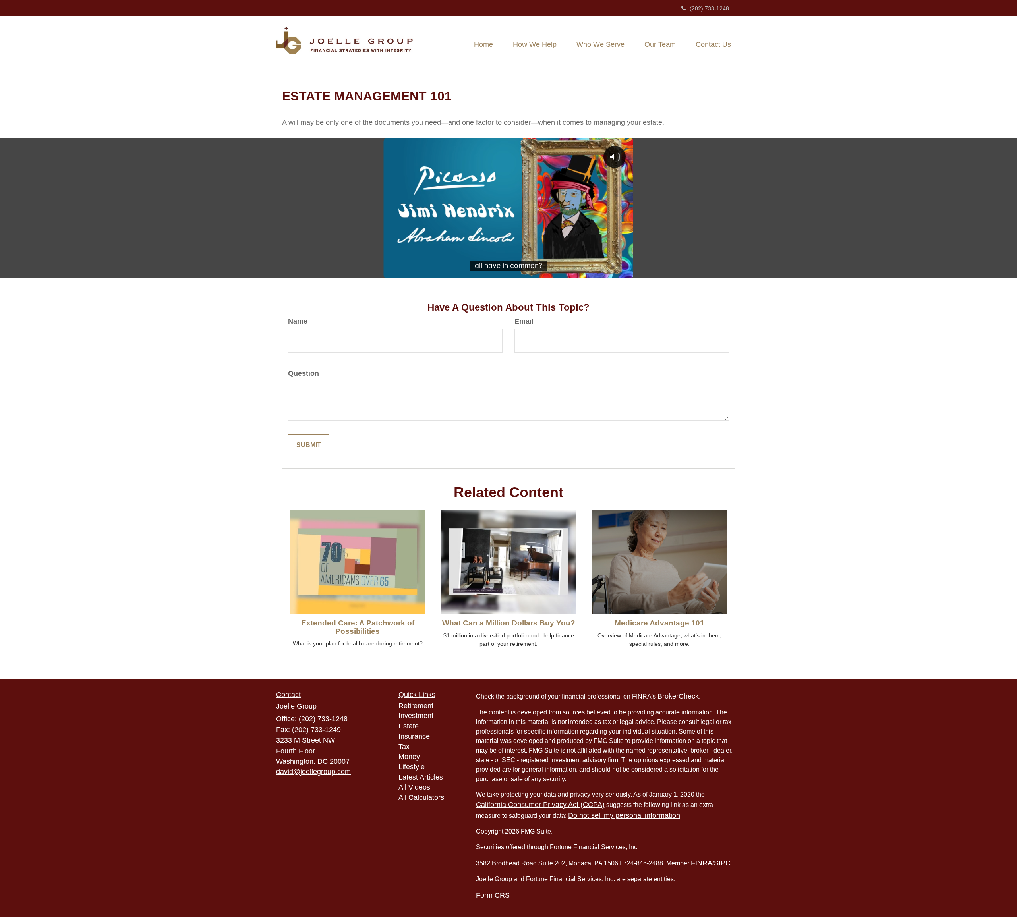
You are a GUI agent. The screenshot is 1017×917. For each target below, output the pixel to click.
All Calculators (421, 797)
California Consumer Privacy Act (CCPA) (540, 805)
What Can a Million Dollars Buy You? (508, 623)
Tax (404, 747)
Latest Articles (420, 777)
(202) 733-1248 (709, 8)
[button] (535, 44)
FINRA (701, 863)
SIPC (722, 863)
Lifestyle (411, 767)
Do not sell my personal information (624, 815)
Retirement (415, 706)
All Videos (414, 787)
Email (524, 321)
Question (303, 373)
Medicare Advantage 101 (659, 623)
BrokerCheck (678, 696)
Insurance (414, 736)
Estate (408, 726)
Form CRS (493, 895)
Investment (415, 716)
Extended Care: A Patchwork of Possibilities (357, 627)
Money (409, 757)
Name (297, 321)
